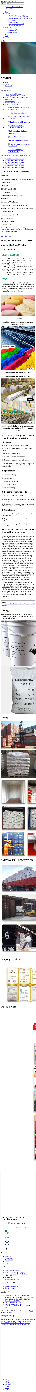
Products (7, 13)
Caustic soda (12, 20)
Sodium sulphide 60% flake (16, 15)
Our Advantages (13, 29)
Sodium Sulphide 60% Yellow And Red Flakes (15, 1319)
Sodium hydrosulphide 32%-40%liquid (20, 18)
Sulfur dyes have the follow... (19, 113)
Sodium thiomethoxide (15, 25)
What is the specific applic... (19, 122)
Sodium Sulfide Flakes (22, 1324)
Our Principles (12, 32)
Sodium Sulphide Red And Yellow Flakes (18, 1320)
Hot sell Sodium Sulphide (18, 141)
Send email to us (6, 236)
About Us (8, 27)
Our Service (12, 30)
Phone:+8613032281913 (8, 1)
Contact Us (8, 37)
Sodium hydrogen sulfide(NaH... (15, 151)
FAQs (6, 36)
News (6, 34)
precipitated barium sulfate (16, 24)
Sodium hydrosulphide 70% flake (18, 17)
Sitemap (9, 1312)
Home (6, 12)
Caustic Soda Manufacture (16, 1323)
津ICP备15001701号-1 (8, 1316)
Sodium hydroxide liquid (18, 1227)
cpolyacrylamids (13, 22)
